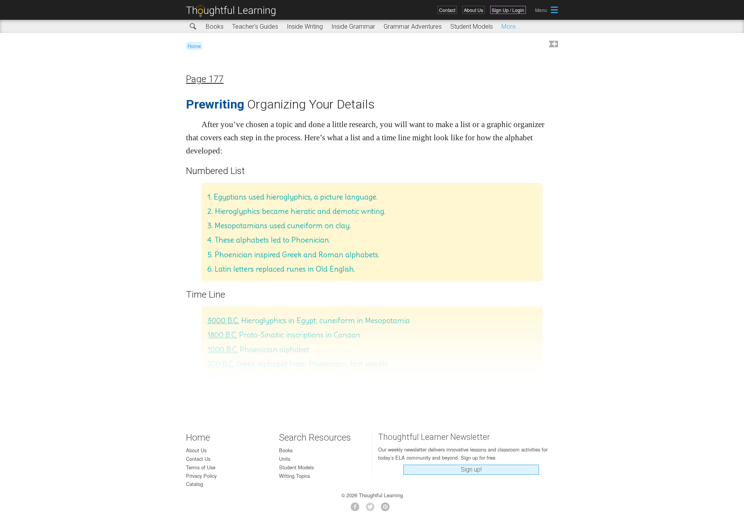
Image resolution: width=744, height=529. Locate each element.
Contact (447, 10)
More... (510, 26)
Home (194, 46)
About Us (473, 10)
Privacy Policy (201, 475)
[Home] (233, 11)
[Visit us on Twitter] (372, 509)
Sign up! (471, 469)
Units (284, 458)
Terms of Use (200, 467)
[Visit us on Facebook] (357, 509)
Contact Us (198, 458)
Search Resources (315, 437)
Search (193, 26)
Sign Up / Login (508, 10)
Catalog (194, 484)
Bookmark (552, 45)
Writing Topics (294, 475)
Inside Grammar (353, 26)
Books (215, 26)
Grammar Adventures (413, 26)
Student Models (471, 26)
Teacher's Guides (255, 26)
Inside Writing (305, 26)
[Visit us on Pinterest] (387, 509)
